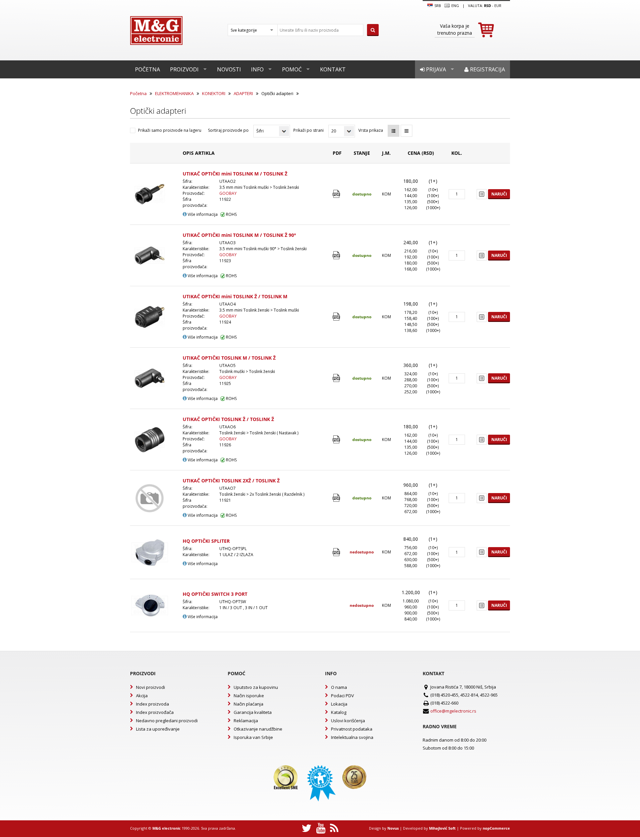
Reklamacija (246, 721)
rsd (487, 5)
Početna (147, 69)
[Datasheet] (337, 194)
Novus (393, 828)
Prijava (435, 69)
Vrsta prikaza (370, 130)
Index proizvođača (155, 712)
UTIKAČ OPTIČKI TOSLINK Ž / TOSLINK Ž (228, 419)
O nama (339, 687)
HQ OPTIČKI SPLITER (206, 541)
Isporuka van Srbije (253, 737)
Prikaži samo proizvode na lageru (169, 130)
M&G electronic (166, 828)
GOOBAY (228, 193)
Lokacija (339, 704)
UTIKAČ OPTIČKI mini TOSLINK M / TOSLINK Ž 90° (239, 235)
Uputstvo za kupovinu (256, 687)
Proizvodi (184, 69)
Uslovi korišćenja (348, 721)
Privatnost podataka (351, 729)
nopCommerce (496, 828)
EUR (497, 5)
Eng (454, 5)
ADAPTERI (243, 93)
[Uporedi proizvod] (482, 194)
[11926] (337, 439)
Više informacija (202, 214)
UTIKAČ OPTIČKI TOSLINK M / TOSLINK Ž (229, 358)
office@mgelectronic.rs (453, 711)
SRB (437, 5)
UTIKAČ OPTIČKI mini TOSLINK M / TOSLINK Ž (235, 173)
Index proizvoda (152, 704)
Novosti (229, 69)
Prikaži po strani (308, 130)
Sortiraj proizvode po (228, 130)
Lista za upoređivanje (158, 729)
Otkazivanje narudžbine (258, 729)
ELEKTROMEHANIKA (174, 93)
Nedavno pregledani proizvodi (167, 721)
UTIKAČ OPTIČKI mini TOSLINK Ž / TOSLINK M (235, 296)
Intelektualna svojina (352, 737)
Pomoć (292, 69)
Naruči (499, 194)
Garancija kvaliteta (253, 712)
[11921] (337, 498)
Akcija (142, 696)
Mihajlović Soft (442, 828)
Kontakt (333, 69)
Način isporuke (249, 696)
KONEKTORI (213, 93)
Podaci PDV (342, 696)
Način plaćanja (248, 704)
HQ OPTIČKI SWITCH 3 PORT (215, 594)
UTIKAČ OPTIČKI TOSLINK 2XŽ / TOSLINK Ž (231, 480)
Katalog (338, 712)
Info (257, 69)
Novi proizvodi (150, 687)
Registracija (487, 69)
